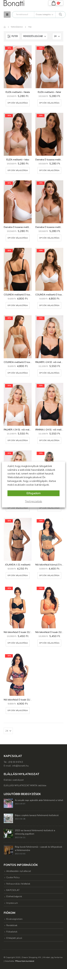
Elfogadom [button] (33, 493)
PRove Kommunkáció (24, 961)
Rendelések (11, 925)
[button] (7, 14)
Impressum (12, 902)
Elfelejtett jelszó (14, 938)
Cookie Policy (13, 877)
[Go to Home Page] (5, 27)
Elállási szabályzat (14, 779)
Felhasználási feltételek (18, 883)
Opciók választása (17, 103)
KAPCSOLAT (13, 890)
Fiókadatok (11, 931)
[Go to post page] (8, 803)
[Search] (61, 14)
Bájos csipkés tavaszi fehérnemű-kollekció (37, 815)
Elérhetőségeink (14, 896)
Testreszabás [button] (33, 501)
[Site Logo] (14, 3)
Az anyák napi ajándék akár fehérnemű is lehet (39, 800)
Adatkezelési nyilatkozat (18, 871)
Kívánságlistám (14, 919)
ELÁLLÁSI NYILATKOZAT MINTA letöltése (25, 785)
